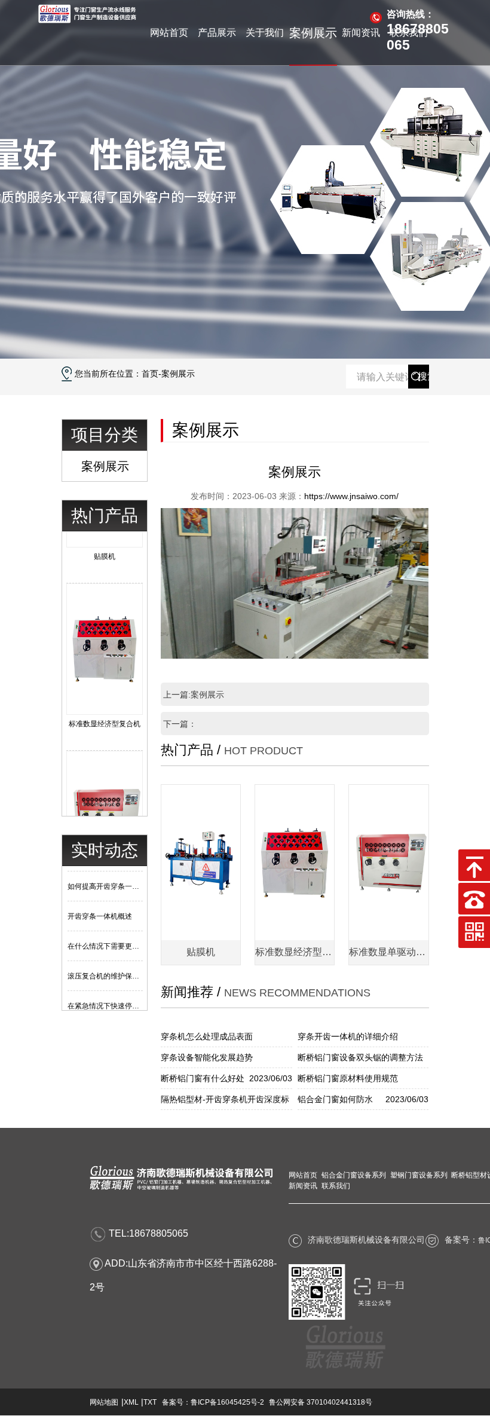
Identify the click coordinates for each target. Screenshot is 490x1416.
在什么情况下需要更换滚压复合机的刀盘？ (136, 935)
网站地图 (104, 1402)
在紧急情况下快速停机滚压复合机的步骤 (132, 995)
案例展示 (313, 32)
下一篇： (180, 724)
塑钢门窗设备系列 (419, 1175)
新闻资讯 (361, 32)
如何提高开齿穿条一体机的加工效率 (125, 875)
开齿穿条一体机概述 (100, 905)
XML (131, 1402)
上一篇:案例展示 (193, 694)
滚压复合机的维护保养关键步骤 (118, 965)
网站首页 (169, 32)
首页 (150, 373)
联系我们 (409, 32)
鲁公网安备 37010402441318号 (320, 1402)
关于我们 (265, 32)
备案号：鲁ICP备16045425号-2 (213, 1402)
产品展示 (217, 32)
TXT (150, 1402)
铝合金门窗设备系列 (353, 1175)
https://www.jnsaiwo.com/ (351, 496)
